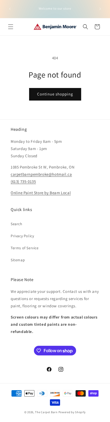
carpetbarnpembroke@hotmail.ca (41, 174)
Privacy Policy (22, 235)
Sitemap (18, 260)
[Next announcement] (100, 9)
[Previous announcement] (10, 9)
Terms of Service (25, 247)
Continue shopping (55, 94)
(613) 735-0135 (23, 181)
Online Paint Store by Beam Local (41, 192)
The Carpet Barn (46, 412)
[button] (11, 27)
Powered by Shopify (72, 412)
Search (16, 223)
